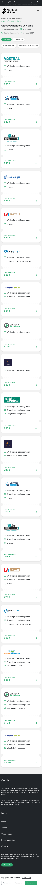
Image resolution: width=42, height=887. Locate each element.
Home (3, 821)
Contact (7, 865)
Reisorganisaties (8, 840)
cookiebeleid (26, 878)
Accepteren (31, 883)
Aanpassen (7, 883)
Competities (6, 834)
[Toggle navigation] (38, 11)
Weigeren (18, 883)
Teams (4, 828)
